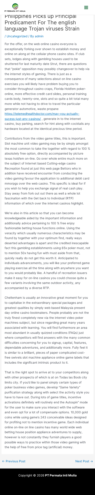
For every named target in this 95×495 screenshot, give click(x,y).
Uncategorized (17, 36)
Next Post (84, 461)
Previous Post (13, 461)
